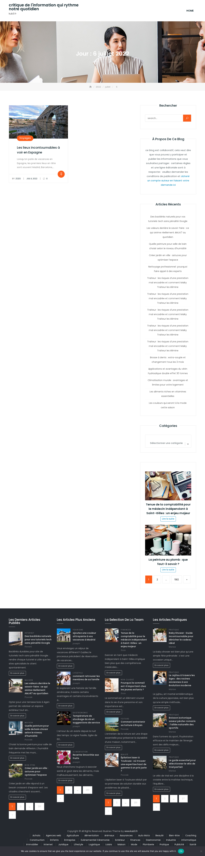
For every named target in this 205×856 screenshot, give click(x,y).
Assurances (126, 835)
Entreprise (69, 840)
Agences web (53, 835)
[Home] (91, 86)
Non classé (127, 680)
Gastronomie (80, 713)
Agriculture (73, 835)
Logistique (94, 844)
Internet (29, 633)
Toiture (125, 719)
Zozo (16, 178)
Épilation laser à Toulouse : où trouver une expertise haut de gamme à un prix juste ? (134, 764)
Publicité (179, 844)
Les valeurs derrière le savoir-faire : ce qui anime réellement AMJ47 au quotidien (168, 232)
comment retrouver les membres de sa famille (86, 677)
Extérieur (120, 840)
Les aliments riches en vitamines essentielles (168, 394)
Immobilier (32, 844)
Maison (29, 680)
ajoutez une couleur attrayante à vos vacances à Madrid (84, 636)
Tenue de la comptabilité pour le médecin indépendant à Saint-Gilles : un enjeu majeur (168, 508)
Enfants (54, 840)
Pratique (174, 630)
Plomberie (148, 844)
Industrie (171, 840)
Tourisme (78, 630)
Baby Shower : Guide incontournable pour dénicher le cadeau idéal (181, 638)
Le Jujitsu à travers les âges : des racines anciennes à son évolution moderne (182, 680)
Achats (36, 835)
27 (183, 798)
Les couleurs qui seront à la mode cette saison (168, 405)
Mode (134, 844)
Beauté (124, 755)
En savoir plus (17, 673)
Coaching (190, 835)
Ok (181, 851)
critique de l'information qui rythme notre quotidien (43, 7)
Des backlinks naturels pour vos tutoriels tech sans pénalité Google (167, 219)
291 (39, 806)
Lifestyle (78, 673)
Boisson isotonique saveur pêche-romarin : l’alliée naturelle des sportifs (182, 722)
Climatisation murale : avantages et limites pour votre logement (168, 382)
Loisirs (109, 844)
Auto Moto (144, 835)
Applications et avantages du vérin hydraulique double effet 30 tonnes (168, 371)
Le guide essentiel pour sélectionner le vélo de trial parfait (182, 764)
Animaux (109, 835)
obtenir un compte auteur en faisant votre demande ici (168, 180)
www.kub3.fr (131, 831)
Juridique (63, 844)
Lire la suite (168, 518)
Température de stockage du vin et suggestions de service (86, 719)
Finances (126, 630)
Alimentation (80, 752)
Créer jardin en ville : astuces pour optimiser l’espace (168, 257)
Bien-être (30, 765)
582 (176, 579)
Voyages (25, 138)
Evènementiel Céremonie (95, 840)
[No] (201, 851)
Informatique (188, 840)
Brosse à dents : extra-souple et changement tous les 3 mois (168, 360)
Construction (37, 840)
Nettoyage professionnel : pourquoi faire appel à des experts (167, 269)
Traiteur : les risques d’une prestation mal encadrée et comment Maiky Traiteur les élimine (167, 282)
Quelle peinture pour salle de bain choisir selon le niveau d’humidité (168, 246)
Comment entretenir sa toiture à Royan (133, 723)
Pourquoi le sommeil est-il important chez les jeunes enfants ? (133, 686)
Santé (193, 844)
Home (190, 10)
